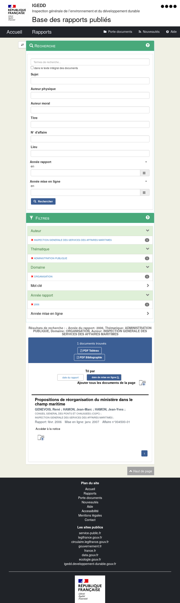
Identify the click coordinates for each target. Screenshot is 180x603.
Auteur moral (40, 103)
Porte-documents (90, 497)
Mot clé (36, 285)
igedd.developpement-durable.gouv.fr (90, 563)
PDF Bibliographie (90, 357)
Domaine (38, 267)
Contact (90, 519)
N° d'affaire (39, 132)
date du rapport (70, 377)
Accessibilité (90, 511)
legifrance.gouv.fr (90, 537)
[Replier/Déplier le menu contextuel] (22, 44)
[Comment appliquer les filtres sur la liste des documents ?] (148, 217)
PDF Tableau (91, 350)
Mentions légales (90, 515)
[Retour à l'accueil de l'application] (90, 589)
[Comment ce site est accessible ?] (163, 6)
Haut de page (142, 471)
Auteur (36, 230)
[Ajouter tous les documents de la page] (142, 383)
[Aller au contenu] (167, 6)
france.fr (90, 550)
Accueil (90, 489)
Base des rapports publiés (71, 19)
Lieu (34, 147)
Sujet (34, 74)
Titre (34, 117)
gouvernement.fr (90, 546)
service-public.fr (90, 533)
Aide (90, 506)
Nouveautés (90, 502)
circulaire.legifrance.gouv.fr (90, 541)
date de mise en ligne (104, 377)
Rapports (90, 493)
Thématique (40, 249)
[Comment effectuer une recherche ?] (148, 45)
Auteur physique (43, 88)
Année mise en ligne (47, 313)
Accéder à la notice (48, 429)
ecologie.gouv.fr (90, 559)
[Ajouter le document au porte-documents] (41, 438)
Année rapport (42, 295)
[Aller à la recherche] (171, 6)
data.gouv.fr (90, 555)
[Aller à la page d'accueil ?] (174, 6)
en (32, 166)
